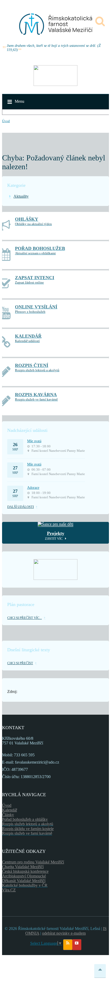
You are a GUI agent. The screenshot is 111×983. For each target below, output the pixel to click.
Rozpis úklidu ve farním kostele (28, 828)
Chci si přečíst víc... (24, 618)
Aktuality (21, 196)
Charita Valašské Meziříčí (23, 866)
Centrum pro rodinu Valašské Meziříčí (33, 862)
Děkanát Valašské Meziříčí (23, 880)
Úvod (6, 121)
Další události (20, 507)
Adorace (33, 488)
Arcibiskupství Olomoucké (24, 876)
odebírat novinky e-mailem (64, 933)
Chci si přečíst (20, 663)
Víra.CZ (9, 890)
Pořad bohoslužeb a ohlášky (25, 819)
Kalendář (9, 810)
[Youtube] (76, 944)
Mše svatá (34, 441)
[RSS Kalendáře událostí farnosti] (67, 944)
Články (8, 814)
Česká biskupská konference (25, 871)
